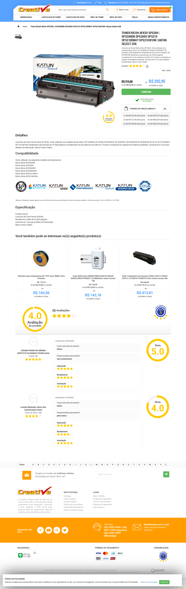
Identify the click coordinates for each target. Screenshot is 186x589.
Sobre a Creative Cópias (74, 510)
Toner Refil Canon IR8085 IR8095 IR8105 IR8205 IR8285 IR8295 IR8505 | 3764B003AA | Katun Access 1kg (93, 278)
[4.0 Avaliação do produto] (108, 123)
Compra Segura (70, 502)
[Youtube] (48, 530)
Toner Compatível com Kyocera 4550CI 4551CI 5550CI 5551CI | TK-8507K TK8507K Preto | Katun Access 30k (145, 277)
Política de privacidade (73, 504)
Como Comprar (70, 499)
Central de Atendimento (73, 507)
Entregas (67, 496)
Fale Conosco (98, 507)
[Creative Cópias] (33, 8)
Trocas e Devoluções (102, 502)
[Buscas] (107, 10)
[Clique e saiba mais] (35, 553)
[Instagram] (56, 530)
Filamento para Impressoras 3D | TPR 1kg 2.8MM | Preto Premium (41, 277)
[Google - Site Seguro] (24, 555)
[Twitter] (65, 530)
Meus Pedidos (99, 496)
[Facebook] (40, 530)
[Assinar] (166, 474)
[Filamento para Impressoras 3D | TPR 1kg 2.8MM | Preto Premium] (41, 259)
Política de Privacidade (148, 582)
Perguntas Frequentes (102, 499)
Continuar (164, 582)
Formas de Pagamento (102, 504)
